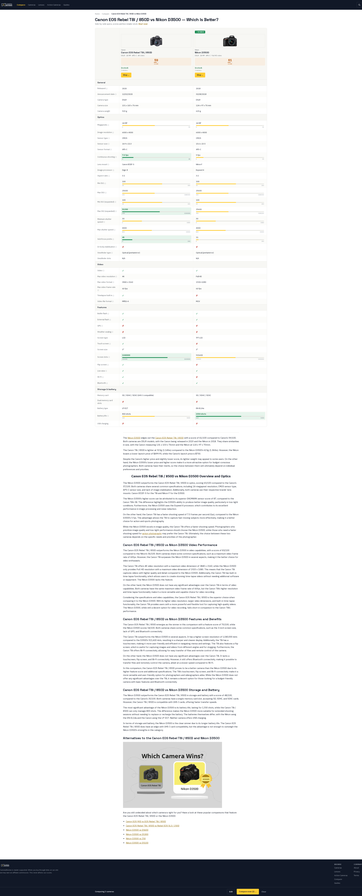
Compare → (248, 891)
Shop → (126, 75)
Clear (263, 891)
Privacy (357, 871)
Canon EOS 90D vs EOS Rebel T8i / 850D (146, 821)
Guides (66, 5)
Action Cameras (54, 5)
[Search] (359, 4)
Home (97, 14)
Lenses (41, 5)
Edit (231, 891)
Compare (21, 5)
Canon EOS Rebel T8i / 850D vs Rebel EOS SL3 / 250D (152, 825)
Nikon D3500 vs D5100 (137, 842)
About (356, 868)
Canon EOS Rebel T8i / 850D (169, 437)
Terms (356, 875)
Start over (143, 24)
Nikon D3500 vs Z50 (136, 838)
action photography (152, 533)
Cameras (31, 5)
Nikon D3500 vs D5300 (137, 834)
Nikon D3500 (134, 437)
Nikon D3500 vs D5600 (137, 830)
